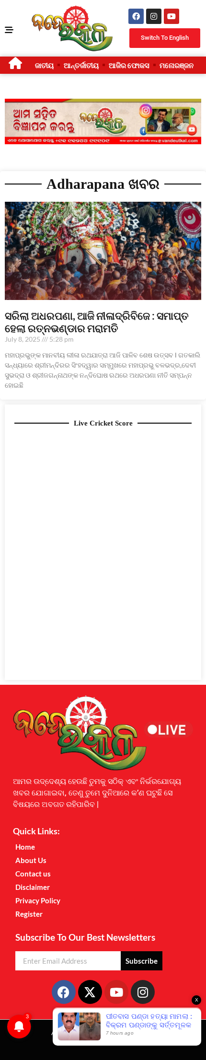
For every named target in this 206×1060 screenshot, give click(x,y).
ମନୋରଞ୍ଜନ (177, 65)
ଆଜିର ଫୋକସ (129, 65)
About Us (30, 860)
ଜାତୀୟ (44, 65)
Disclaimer (32, 887)
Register (29, 914)
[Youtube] (171, 16)
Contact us (33, 873)
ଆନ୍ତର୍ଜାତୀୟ (81, 65)
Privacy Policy (37, 900)
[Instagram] (153, 16)
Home (25, 846)
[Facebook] (136, 16)
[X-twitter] (90, 992)
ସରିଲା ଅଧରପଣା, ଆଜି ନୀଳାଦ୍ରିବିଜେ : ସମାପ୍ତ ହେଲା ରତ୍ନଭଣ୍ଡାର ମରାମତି (97, 321)
